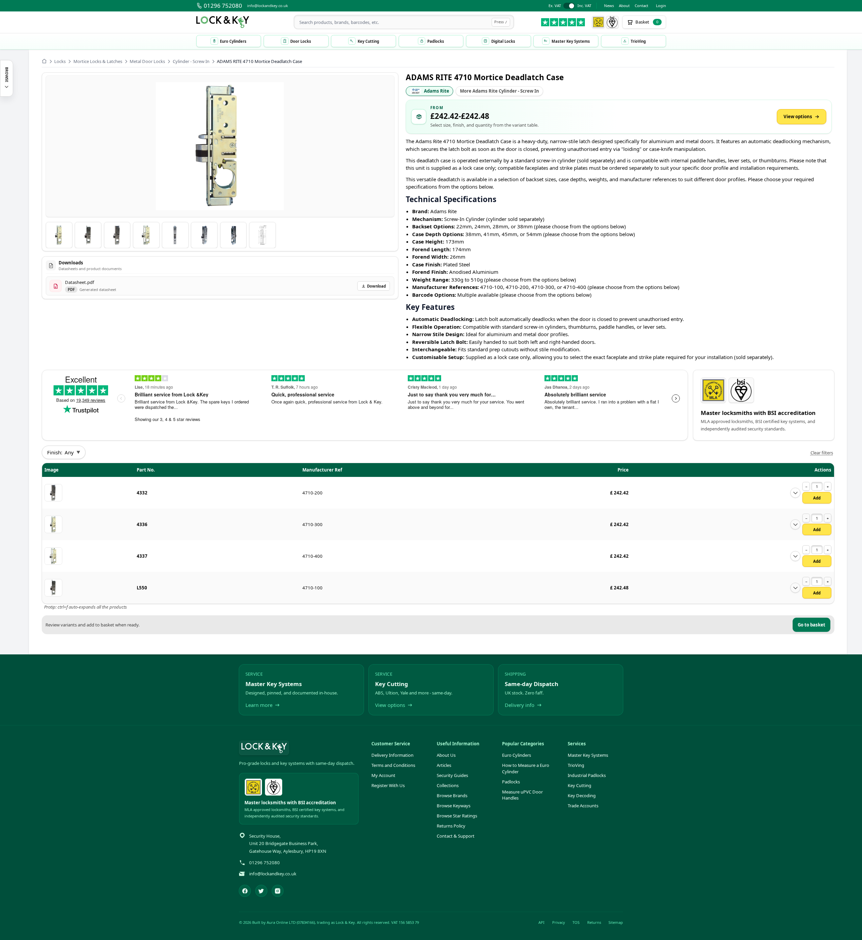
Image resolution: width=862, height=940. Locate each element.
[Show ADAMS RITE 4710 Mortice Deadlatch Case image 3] (117, 235)
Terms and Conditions (393, 765)
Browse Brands (452, 795)
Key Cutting (579, 785)
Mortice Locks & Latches (97, 61)
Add (817, 497)
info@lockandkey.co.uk (267, 5)
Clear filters (821, 453)
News (609, 5)
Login (661, 5)
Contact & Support (455, 836)
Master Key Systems (588, 755)
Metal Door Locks (147, 61)
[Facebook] (245, 891)
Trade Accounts (583, 806)
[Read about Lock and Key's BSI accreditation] (612, 22)
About (624, 5)
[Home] (44, 61)
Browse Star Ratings (457, 816)
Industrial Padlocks (587, 775)
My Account (383, 775)
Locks (60, 61)
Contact (641, 5)
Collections (448, 785)
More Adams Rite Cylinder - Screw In (499, 91)
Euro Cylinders (516, 755)
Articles (444, 765)
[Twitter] (261, 891)
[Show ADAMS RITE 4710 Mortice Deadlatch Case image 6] (204, 235)
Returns (594, 922)
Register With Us (388, 785)
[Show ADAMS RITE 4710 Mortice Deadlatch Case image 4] (146, 235)
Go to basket (811, 625)
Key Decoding (582, 795)
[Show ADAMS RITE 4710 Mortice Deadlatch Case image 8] (262, 235)
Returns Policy (451, 826)
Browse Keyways (453, 806)
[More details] (795, 493)
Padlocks (511, 782)
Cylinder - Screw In (191, 61)
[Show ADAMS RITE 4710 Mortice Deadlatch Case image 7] (233, 235)
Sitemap (615, 922)
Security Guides (452, 775)
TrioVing (576, 765)
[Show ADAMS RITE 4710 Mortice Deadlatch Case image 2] (88, 235)
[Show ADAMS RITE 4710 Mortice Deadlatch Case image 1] (59, 235)
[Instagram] (278, 891)
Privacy (558, 922)
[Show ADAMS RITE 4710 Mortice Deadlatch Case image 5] (175, 235)
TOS (575, 922)
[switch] (570, 6)
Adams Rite (436, 91)
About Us (446, 755)
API (541, 922)
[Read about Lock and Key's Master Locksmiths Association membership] (598, 22)
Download (376, 286)
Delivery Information (392, 755)
